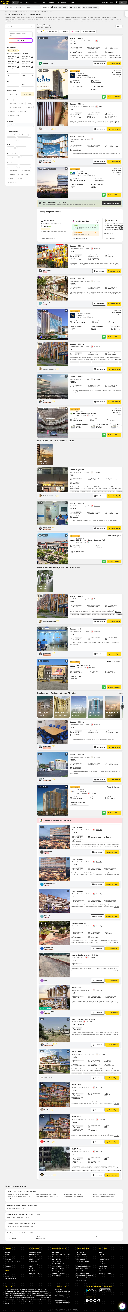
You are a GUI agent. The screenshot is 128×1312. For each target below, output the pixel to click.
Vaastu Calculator (80, 1259)
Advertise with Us (57, 1266)
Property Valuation (81, 1254)
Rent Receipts (79, 1271)
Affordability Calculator (82, 1264)
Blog (100, 1252)
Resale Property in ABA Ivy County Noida (17, 1194)
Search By (46, 7)
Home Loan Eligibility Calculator (84, 1275)
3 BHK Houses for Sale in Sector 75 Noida (18, 1217)
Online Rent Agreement (82, 1268)
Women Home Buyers (105, 1273)
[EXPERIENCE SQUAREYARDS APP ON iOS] (105, 1292)
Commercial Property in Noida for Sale (19, 11)
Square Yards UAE (34, 1254)
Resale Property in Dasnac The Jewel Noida (103, 1194)
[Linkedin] (90, 1300)
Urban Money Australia (35, 1261)
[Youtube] (94, 1300)
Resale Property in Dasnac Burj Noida (73, 1196)
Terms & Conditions (10, 1274)
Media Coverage (9, 1257)
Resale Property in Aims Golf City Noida (46, 1194)
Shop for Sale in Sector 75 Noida (15, 1208)
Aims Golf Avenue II (95, 712)
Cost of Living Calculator (82, 1261)
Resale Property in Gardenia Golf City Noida (47, 1196)
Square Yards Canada (35, 1252)
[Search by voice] (30, 33)
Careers (7, 1254)
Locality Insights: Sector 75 (50, 212)
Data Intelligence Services (59, 1271)
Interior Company (33, 1264)
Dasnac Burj (42, 586)
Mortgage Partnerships (58, 1273)
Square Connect (56, 1257)
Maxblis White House (79, 712)
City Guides (102, 1261)
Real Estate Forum (104, 1257)
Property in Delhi (11, 1238)
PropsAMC (32, 1271)
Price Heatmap (80, 1252)
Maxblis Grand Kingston (113, 712)
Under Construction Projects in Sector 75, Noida (58, 567)
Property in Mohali (40, 1236)
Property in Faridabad (98, 1236)
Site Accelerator (56, 1261)
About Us (7, 1252)
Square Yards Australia (35, 1257)
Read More (8, 21)
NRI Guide (102, 1271)
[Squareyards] (5, 2)
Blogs (72, 2)
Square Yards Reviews (11, 1264)
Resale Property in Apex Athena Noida (73, 1194)
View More (10, 1199)
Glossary (101, 1254)
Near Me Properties (91, 7)
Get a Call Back (115, 96)
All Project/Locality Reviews (83, 1266)
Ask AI (22, 40)
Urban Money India (34, 1259)
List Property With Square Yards (61, 1254)
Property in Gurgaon (41, 1238)
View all (120, 693)
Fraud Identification (10, 1278)
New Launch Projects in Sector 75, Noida (55, 441)
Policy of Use (9, 1276)
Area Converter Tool (81, 1280)
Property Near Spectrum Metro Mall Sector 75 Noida (20, 1226)
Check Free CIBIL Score (82, 1273)
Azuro (30, 1266)
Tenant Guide (102, 1268)
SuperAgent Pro (56, 1275)
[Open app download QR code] (126, 14)
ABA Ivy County (43, 712)
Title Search (79, 1257)
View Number (100, 63)
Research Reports (104, 1259)
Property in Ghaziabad (69, 1236)
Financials (8, 1259)
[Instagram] (98, 1300)
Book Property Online (34, 1273)
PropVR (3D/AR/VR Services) (60, 1264)
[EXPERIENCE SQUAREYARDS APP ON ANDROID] (92, 1292)
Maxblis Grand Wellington (63, 712)
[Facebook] (87, 1300)
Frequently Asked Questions (13, 1261)
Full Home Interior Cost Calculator (85, 1278)
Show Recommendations (111, 203)
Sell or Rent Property (107, 2)
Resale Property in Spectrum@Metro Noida (103, 1196)
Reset (32, 26)
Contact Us (8, 1266)
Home (6, 11)
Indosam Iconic (43, 460)
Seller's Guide (103, 1266)
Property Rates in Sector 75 (48, 238)
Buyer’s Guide (103, 1264)
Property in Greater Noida (13, 1236)
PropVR (31, 1268)
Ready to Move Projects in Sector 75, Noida (56, 693)
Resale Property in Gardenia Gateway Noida (18, 1196)
